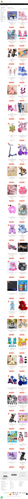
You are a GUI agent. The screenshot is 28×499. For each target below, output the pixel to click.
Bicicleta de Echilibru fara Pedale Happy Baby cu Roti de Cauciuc (22, 330)
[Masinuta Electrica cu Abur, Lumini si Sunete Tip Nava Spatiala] (23, 247)
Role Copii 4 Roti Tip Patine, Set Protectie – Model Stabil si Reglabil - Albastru (23, 388)
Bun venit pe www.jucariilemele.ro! (4, 483)
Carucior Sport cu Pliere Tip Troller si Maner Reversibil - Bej (12, 424)
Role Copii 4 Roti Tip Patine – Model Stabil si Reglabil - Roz (23, 22)
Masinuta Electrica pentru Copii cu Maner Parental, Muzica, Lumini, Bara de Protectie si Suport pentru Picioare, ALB (12, 330)
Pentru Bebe (2, 20)
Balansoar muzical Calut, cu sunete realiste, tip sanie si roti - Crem (23, 177)
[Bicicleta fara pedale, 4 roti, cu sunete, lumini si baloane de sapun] (12, 16)
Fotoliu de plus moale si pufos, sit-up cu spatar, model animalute (22, 217)
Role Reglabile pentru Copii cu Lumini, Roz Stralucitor (12, 272)
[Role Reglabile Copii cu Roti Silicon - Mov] (12, 456)
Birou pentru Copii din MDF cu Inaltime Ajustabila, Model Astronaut (12, 41)
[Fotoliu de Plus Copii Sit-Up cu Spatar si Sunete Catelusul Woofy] (23, 266)
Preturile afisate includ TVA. (4, 490)
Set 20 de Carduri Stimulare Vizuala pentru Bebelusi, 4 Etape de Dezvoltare (12, 406)
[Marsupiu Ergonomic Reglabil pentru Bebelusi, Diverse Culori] (23, 437)
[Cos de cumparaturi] (26, 4)
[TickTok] (14, 475)
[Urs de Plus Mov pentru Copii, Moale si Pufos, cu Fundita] (12, 229)
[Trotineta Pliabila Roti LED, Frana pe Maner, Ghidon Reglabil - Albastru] (12, 150)
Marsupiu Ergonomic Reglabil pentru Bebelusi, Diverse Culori (23, 444)
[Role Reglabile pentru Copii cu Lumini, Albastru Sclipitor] (23, 229)
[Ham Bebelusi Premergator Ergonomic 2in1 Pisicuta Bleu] (23, 108)
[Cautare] (26, 1)
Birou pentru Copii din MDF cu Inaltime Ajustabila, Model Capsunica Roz (12, 196)
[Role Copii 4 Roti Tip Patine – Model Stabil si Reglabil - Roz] (23, 16)
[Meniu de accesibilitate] (27, 494)
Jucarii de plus (2, 15)
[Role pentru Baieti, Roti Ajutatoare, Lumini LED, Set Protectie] (12, 342)
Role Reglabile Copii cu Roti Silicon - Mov (12, 462)
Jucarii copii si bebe (2, 8)
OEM (12, 40)
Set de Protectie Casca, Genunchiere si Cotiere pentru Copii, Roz (22, 366)
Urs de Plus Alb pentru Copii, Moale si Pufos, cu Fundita (12, 366)
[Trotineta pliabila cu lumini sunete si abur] (12, 286)
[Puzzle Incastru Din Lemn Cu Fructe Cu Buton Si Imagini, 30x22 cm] (23, 418)
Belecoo (12, 58)
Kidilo (12, 423)
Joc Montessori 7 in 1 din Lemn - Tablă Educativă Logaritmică (22, 59)
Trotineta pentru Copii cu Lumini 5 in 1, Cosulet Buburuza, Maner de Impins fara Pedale (22, 96)
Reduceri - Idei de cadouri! (3, 17)
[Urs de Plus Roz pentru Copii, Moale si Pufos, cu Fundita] (12, 90)
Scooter (12, 158)
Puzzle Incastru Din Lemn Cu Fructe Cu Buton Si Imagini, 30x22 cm (22, 424)
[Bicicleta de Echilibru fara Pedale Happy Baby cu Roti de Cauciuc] (23, 324)
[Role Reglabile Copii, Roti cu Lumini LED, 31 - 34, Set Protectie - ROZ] (23, 400)
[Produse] (1, 4)
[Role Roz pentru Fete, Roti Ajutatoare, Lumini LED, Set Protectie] (23, 34)
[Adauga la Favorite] (14, 27)
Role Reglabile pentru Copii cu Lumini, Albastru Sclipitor (22, 235)
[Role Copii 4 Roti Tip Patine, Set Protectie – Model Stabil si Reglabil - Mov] (23, 150)
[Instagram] (16, 475)
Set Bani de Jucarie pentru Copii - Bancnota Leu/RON (23, 294)
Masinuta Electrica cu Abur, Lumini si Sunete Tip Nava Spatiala (22, 254)
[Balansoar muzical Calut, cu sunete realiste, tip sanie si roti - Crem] (23, 171)
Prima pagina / (2, 5)
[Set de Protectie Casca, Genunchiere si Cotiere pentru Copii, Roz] (23, 360)
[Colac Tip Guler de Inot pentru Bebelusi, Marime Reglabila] (12, 209)
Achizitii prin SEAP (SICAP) (3, 489)
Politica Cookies (2, 485)
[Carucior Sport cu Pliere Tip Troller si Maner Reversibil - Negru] (23, 456)
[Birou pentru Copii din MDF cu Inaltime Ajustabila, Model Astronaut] (12, 35)
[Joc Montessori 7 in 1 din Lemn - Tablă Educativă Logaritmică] (23, 53)
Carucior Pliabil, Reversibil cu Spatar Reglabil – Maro (12, 59)
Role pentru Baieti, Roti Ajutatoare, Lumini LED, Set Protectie (12, 348)
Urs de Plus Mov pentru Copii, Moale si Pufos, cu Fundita (12, 235)
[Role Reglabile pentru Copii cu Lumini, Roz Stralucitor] (12, 266)
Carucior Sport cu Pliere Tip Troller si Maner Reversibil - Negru (23, 462)
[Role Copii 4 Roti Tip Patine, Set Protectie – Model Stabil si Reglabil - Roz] (23, 127)
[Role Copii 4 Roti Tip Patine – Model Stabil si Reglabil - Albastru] (23, 71)
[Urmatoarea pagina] (26, 468)
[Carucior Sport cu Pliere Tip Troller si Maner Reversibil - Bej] (12, 418)
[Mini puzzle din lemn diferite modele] (12, 437)
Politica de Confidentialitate (4, 478)
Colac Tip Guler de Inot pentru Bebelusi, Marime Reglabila (12, 217)
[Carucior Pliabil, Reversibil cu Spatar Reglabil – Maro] (12, 53)
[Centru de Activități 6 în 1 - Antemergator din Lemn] (12, 128)
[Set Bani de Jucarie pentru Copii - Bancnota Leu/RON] (23, 285)
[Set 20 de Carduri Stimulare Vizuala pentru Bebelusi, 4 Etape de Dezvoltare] (12, 399)
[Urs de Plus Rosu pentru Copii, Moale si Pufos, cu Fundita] (23, 305)
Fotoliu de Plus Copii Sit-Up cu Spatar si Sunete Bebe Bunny (22, 196)
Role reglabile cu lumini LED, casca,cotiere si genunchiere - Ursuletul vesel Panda (12, 254)
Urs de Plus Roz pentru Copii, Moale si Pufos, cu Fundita (12, 96)
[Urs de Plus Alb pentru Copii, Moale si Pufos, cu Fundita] (12, 360)
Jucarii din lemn (2, 13)
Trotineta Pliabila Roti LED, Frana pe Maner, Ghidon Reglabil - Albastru (12, 159)
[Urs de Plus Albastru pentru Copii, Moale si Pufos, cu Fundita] (12, 305)
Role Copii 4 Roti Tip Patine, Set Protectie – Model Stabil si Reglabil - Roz (23, 136)
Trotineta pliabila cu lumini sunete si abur (12, 293)
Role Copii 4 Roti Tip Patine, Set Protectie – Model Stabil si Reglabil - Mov (23, 159)
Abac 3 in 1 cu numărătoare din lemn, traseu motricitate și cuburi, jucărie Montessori (22, 348)
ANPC (10, 485)
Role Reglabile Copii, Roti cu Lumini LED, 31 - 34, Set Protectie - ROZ (22, 406)
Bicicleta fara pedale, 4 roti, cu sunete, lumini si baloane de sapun (12, 22)
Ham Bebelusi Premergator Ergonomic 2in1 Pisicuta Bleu (22, 114)
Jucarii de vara (2, 14)
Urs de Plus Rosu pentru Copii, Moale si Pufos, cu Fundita (22, 312)
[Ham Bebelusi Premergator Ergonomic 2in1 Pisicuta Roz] (12, 71)
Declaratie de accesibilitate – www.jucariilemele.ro (4, 486)
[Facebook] (12, 475)
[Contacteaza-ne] (25, 4)
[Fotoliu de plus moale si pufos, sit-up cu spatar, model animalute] (23, 209)
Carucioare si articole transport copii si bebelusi (3, 16)
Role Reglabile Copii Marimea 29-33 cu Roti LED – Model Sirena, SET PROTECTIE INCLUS (12, 114)
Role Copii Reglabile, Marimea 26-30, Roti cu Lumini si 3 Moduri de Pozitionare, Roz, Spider (12, 388)
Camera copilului (2, 12)
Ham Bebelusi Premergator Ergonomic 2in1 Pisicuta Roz (12, 78)
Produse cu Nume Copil (3, 21)
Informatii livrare (2, 488)
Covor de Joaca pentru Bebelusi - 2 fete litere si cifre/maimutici (12, 177)
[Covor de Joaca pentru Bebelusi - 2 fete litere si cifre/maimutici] (12, 171)
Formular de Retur (12, 487)
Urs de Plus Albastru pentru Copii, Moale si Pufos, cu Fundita (12, 312)
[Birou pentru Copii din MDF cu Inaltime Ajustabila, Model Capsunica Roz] (12, 190)
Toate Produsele (6, 5)
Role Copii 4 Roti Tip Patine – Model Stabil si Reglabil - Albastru (23, 78)
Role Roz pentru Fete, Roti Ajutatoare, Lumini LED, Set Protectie (22, 41)
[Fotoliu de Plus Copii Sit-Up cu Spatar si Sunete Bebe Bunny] (23, 190)
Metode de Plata (11, 483)
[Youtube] (13, 475)
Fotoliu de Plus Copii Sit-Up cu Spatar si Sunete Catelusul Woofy (22, 272)
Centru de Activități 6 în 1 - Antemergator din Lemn (12, 136)
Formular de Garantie (12, 486)
